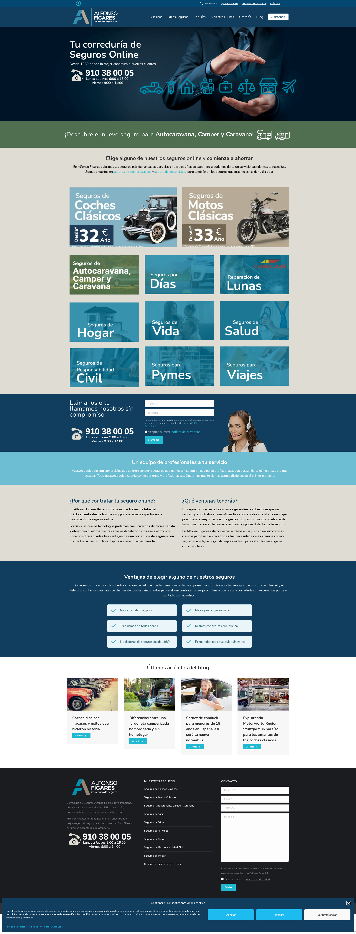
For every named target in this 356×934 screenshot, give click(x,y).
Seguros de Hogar (155, 856)
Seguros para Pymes (156, 830)
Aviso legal (57, 926)
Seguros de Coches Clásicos (161, 789)
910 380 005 (211, 3)
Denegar (279, 914)
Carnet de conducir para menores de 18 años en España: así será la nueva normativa (203, 729)
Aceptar (231, 914)
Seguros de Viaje (154, 814)
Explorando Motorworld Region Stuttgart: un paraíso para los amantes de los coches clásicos (260, 729)
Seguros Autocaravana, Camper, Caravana (169, 805)
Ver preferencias (327, 914)
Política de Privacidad (38, 926)
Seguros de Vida (154, 822)
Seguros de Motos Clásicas (160, 797)
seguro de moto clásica (170, 172)
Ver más (79, 735)
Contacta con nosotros (254, 3)
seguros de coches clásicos (132, 172)
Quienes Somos (229, 3)
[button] (348, 903)
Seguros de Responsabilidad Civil (163, 847)
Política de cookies (15, 926)
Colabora (275, 3)
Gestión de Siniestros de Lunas (162, 864)
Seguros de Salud (154, 839)
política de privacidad (185, 432)
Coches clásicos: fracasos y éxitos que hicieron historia (90, 723)
